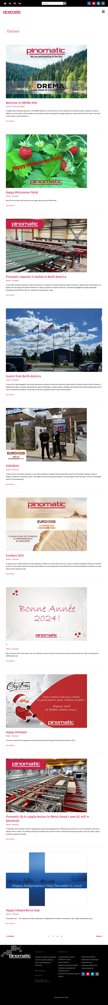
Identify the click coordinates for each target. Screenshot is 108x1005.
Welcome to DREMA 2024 (21, 103)
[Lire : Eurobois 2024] (46, 524)
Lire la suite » (10, 121)
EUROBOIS (12, 466)
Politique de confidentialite (42, 981)
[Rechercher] (64, 3)
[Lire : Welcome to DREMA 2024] (46, 71)
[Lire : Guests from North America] (54, 340)
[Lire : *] (46, 614)
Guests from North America (23, 376)
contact (39, 975)
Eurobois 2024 (15, 555)
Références (40, 971)
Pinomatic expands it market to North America (36, 277)
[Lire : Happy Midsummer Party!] (46, 161)
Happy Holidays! (16, 732)
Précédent (9, 936)
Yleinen (8, 106)
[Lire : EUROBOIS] (46, 434)
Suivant (99, 936)
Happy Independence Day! (23, 910)
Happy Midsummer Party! (22, 192)
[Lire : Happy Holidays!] (46, 701)
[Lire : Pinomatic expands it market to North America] (46, 245)
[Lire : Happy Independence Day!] (46, 879)
